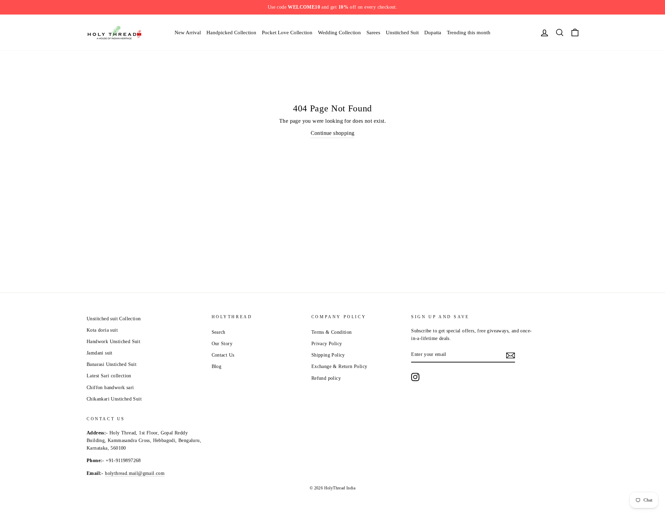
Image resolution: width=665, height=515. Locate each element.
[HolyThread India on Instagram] (415, 377)
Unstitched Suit (402, 32)
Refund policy (326, 378)
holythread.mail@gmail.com (135, 473)
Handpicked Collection (231, 32)
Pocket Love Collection (287, 32)
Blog (217, 366)
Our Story (222, 343)
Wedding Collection (339, 32)
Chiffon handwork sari (110, 387)
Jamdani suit (100, 353)
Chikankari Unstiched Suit (114, 399)
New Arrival (188, 32)
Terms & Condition (331, 332)
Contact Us (223, 355)
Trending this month (468, 32)
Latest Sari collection (109, 375)
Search (218, 332)
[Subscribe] (510, 354)
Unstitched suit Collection (114, 318)
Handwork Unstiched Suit (113, 341)
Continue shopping (333, 133)
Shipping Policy (328, 355)
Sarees (373, 32)
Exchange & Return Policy (339, 366)
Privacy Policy (326, 343)
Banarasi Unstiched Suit (111, 364)
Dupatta (432, 32)
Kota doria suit (102, 330)
